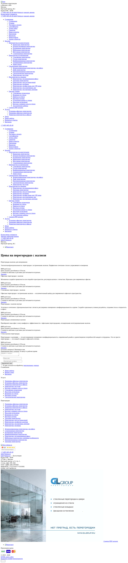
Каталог (7, 41)
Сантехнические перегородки (23, 73)
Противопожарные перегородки (24, 71)
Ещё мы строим (14, 91)
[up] (3, 561)
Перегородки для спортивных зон (24, 88)
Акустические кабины (20, 106)
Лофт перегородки (19, 70)
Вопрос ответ (9, 372)
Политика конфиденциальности (12, 559)
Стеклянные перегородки (21, 57)
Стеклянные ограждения (21, 93)
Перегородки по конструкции (19, 43)
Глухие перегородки (20, 59)
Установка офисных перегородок (20, 111)
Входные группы (18, 98)
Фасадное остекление (20, 102)
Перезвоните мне (7, 363)
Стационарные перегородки (22, 53)
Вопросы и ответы (11, 120)
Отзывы (11, 23)
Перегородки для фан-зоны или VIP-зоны (27, 86)
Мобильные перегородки (21, 50)
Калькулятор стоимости (9, 14)
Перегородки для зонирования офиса (25, 79)
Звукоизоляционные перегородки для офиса (28, 68)
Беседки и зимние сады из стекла (24, 104)
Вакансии (12, 35)
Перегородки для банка (21, 84)
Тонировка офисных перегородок (20, 113)
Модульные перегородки (21, 52)
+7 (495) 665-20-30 (7, 12)
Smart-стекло (17, 64)
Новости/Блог (13, 37)
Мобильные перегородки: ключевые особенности (22, 438)
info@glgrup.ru (19, 12)
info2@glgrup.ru (6, 240)
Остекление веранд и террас (22, 100)
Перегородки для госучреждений (24, 82)
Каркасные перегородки (21, 44)
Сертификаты (13, 26)
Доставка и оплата (15, 25)
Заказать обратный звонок (10, 236)
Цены (7, 116)
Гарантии (12, 30)
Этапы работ (13, 28)
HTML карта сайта (7, 557)
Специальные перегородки (18, 66)
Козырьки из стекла (19, 95)
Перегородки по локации (17, 77)
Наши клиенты (14, 32)
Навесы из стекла (19, 97)
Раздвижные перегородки (21, 48)
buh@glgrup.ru (5, 456)
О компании (9, 19)
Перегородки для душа (20, 75)
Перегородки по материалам (18, 55)
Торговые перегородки (20, 80)
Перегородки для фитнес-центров (16, 422)
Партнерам (12, 34)
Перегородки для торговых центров (25, 89)
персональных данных (31, 365)
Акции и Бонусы (14, 39)
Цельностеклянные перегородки (24, 46)
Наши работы (9, 118)
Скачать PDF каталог (16, 107)
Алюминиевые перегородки (22, 62)
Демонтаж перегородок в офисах (20, 115)
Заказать (3, 274)
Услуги (7, 109)
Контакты (8, 122)
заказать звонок (29, 12)
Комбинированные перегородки (24, 61)
